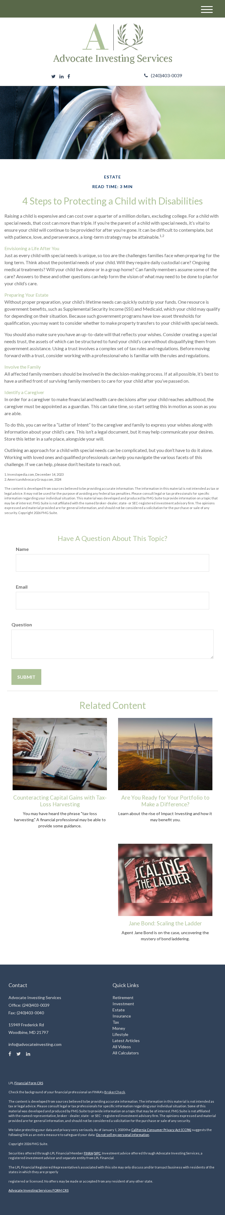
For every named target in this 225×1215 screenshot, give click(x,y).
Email (22, 587)
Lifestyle (120, 1034)
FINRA (88, 1153)
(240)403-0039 (166, 75)
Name (22, 549)
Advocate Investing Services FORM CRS (38, 1190)
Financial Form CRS (28, 1083)
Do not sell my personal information (122, 1135)
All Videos (121, 1046)
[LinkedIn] (61, 76)
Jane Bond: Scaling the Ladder (165, 923)
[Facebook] (68, 76)
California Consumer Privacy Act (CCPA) (161, 1130)
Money (118, 1028)
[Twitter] (53, 76)
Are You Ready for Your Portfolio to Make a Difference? (165, 800)
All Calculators (125, 1052)
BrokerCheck (114, 1092)
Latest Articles (126, 1040)
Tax (115, 1022)
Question (21, 624)
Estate (118, 1009)
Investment (123, 1003)
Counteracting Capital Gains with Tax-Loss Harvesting (60, 800)
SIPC (97, 1153)
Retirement (123, 997)
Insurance (121, 1015)
